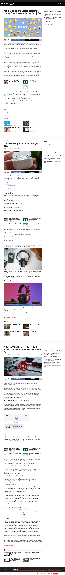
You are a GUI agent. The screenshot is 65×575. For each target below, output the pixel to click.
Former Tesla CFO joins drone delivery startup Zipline (15, 325)
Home (4, 7)
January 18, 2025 (31, 82)
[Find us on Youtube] (53, 572)
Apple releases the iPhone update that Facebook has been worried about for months (9, 112)
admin (5, 15)
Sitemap (11, 0)
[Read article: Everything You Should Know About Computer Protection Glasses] (26, 123)
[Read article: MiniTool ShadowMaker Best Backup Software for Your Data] (25, 81)
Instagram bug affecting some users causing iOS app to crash (34, 112)
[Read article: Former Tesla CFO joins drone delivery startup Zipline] (7, 326)
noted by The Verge (8, 50)
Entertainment (31, 4)
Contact (8, 0)
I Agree (55, 573)
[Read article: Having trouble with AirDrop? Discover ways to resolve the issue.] (6, 81)
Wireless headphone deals (10, 186)
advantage (19, 229)
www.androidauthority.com (12, 317)
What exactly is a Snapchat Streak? (15, 85)
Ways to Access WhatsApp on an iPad (35, 86)
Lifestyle (38, 4)
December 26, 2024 (32, 88)
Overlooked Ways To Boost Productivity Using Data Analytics (35, 128)
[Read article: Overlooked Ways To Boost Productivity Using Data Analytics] (26, 129)
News (18, 4)
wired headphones (27, 271)
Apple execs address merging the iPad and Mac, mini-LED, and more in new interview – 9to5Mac (35, 326)
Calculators (18, 0)
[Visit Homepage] (8, 4)
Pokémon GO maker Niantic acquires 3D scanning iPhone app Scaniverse (15, 123)
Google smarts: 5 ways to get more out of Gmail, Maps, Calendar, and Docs (15, 553)
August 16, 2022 (33, 131)
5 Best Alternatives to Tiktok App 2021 (15, 332)
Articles (43, 4)
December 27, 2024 (12, 87)
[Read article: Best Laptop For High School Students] (26, 560)
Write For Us (15, 0)
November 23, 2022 (33, 334)
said (4, 391)
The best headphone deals (10, 185)
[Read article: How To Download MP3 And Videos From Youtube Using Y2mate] (7, 129)
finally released (20, 50)
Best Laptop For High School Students (35, 559)
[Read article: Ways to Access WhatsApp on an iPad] (25, 87)
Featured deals (8, 184)
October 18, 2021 (33, 125)
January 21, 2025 (11, 83)
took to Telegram (37, 50)
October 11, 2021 (13, 334)
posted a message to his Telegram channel (11, 47)
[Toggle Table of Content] (13, 183)
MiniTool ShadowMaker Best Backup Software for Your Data (35, 81)
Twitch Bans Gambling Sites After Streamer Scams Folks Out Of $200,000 (15, 559)
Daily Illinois (2, 0)
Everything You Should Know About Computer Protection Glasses (35, 123)
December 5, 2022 (11, 15)
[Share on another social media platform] (40, 40)
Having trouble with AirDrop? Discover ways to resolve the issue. (14, 81)
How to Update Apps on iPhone (21, 111)
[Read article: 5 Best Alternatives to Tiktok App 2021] (7, 333)
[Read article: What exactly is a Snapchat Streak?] (6, 87)
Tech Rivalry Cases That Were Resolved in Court (32, 552)
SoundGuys (31, 178)
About (5, 0)
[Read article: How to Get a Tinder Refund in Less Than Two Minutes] (26, 333)
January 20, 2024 (13, 131)
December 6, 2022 (13, 125)
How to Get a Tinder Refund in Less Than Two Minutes (35, 332)
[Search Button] (63, 4)
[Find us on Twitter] (62, 1)
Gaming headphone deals (10, 188)
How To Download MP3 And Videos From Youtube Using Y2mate (15, 128)
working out (22, 245)
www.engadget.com (11, 105)
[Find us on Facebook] (48, 572)
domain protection (11, 440)
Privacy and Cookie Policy (48, 573)
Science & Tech (23, 4)
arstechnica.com (10, 545)
